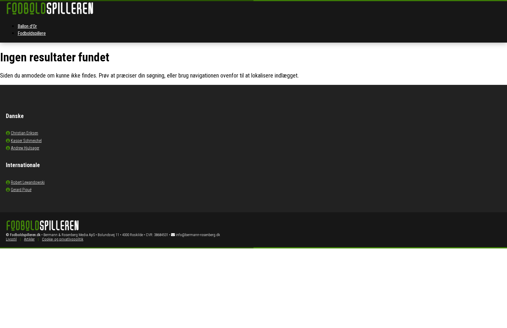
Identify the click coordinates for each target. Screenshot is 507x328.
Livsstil (11, 239)
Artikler (29, 239)
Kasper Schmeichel (26, 140)
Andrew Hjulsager (25, 148)
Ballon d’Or (27, 26)
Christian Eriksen (24, 133)
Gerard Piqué (21, 189)
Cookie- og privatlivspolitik (62, 239)
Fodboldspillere (32, 33)
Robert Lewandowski (28, 182)
